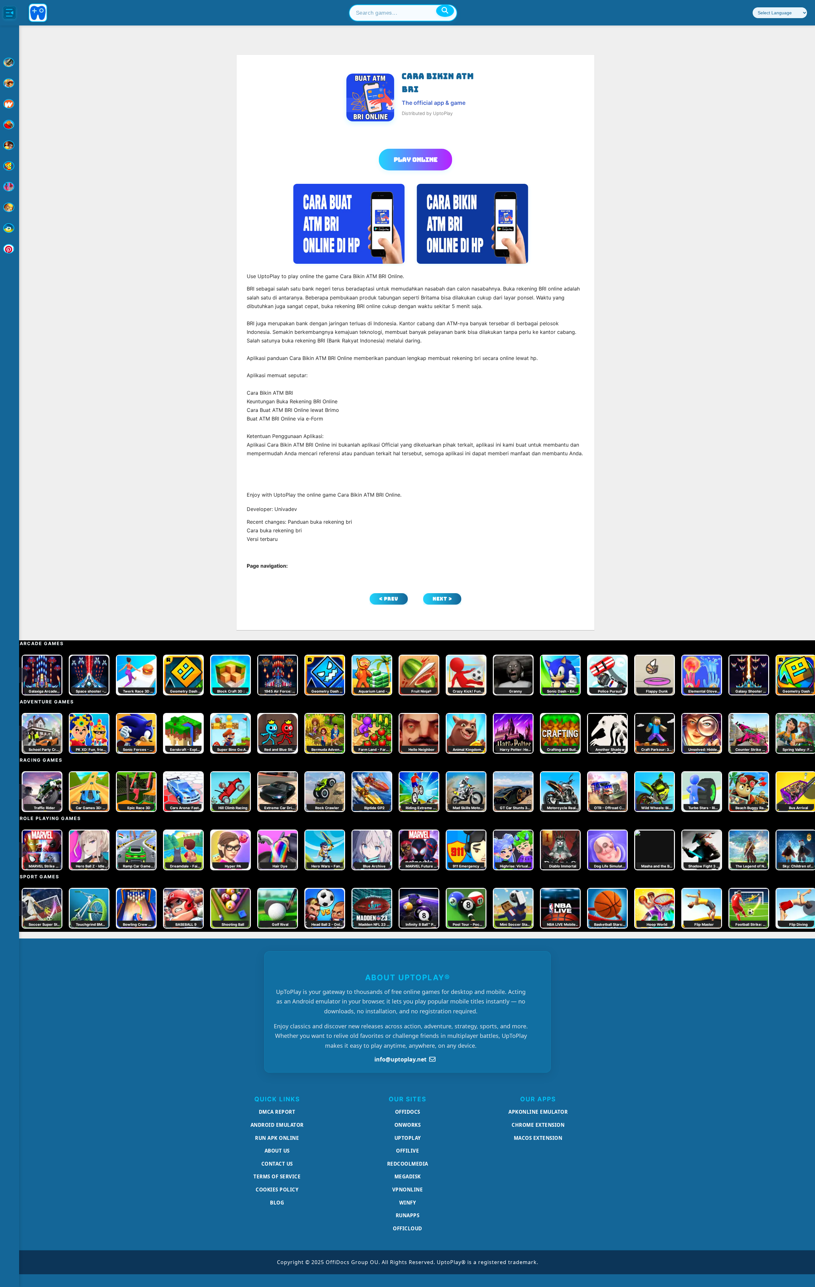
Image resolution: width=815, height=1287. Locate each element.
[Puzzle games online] (9, 145)
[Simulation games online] (9, 166)
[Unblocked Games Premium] (9, 248)
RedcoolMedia (407, 1164)
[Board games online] (9, 104)
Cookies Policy (277, 1189)
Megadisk (407, 1176)
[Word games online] (9, 228)
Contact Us (277, 1164)
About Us (277, 1150)
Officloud (407, 1228)
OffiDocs (407, 1112)
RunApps (408, 1215)
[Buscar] (445, 11)
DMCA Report (277, 1112)
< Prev (388, 599)
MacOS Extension (538, 1138)
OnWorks (407, 1125)
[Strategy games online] (9, 207)
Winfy (407, 1202)
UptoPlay (407, 1138)
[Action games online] (9, 62)
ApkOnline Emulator (538, 1112)
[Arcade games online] (9, 83)
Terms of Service (277, 1176)
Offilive (407, 1150)
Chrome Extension (538, 1125)
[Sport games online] (9, 186)
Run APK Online (277, 1138)
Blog (277, 1202)
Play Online (415, 159)
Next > (442, 599)
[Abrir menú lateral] (9, 12)
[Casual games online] (9, 124)
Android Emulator (277, 1125)
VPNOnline (407, 1189)
